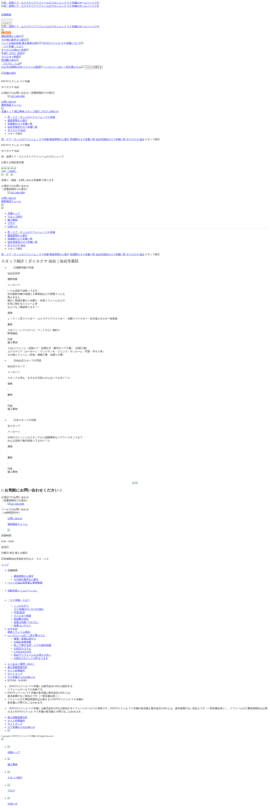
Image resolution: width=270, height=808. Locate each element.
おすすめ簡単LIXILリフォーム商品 (20, 67)
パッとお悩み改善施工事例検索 (25, 582)
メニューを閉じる (93, 67)
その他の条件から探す (13, 39)
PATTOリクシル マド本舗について (61, 43)
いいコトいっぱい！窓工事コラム (62, 67)
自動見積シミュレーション (23, 590)
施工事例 (19, 111)
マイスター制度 (10, 56)
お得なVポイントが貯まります (31, 658)
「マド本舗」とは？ (12, 46)
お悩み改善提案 (22, 642)
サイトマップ (15, 674)
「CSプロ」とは (10, 63)
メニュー (6, 23)
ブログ (45, 111)
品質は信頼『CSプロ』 (26, 622)
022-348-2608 (17, 96)
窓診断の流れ (8, 60)
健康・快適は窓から (25, 638)
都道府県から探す (11, 36)
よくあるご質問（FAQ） (21, 664)
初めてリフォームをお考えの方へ (32, 655)
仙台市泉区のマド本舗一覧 (23, 127)
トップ (5, 564)
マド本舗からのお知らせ (21, 677)
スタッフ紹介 (33, 111)
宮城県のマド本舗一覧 (20, 123)
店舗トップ (7, 111)
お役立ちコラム (22, 648)
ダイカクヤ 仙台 (17, 130)
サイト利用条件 (16, 670)
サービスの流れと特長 (13, 49)
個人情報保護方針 (18, 667)
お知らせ (54, 111)
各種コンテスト (22, 625)
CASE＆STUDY (22, 651)
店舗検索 (6, 14)
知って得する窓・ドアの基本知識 (32, 645)
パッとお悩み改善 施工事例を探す (20, 43)
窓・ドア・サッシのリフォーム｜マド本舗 (31, 117)
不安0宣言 (19, 612)
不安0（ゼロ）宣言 (11, 53)
